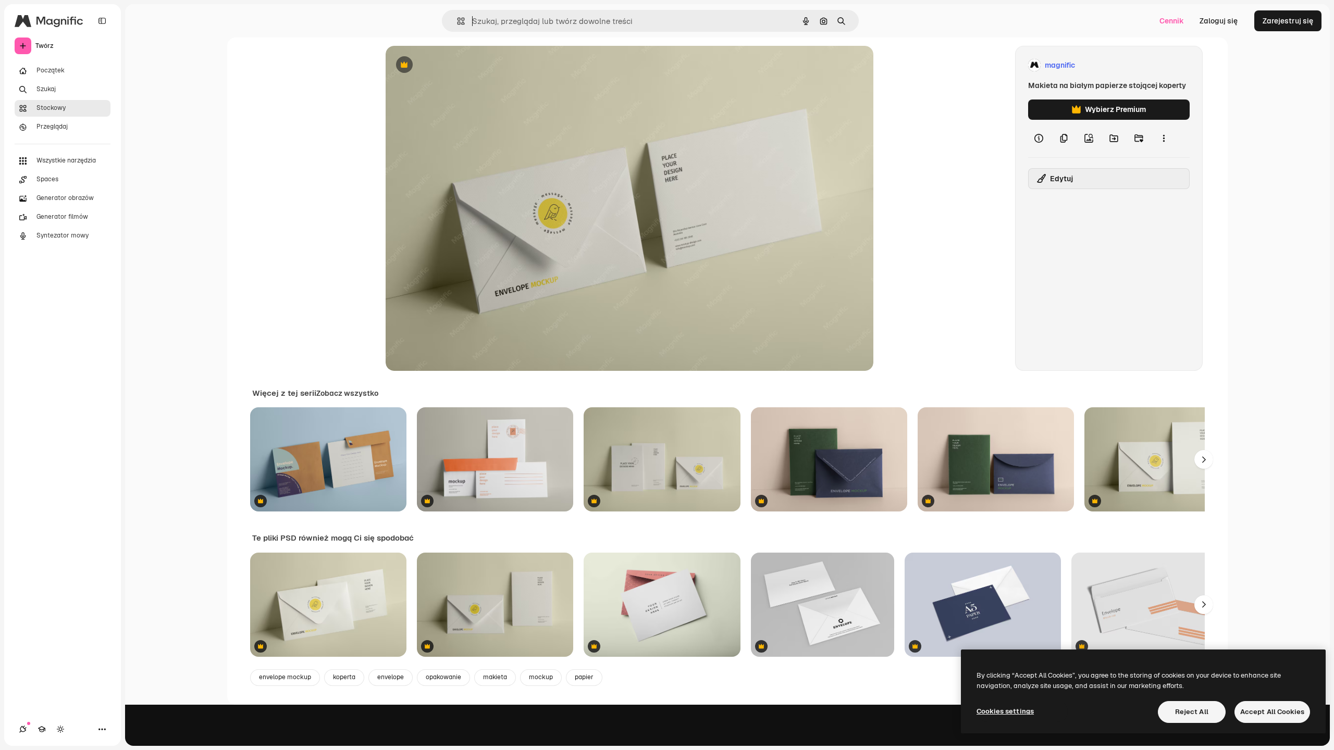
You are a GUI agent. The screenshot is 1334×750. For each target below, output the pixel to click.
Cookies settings (1005, 711)
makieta (495, 677)
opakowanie (443, 677)
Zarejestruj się (1288, 21)
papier (584, 677)
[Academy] (41, 729)
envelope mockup (285, 677)
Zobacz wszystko (347, 393)
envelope (390, 677)
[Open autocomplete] (456, 21)
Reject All (1191, 711)
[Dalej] (1203, 459)
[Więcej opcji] (1163, 138)
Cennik (1171, 21)
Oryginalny (457, 65)
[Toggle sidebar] (102, 20)
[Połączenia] (23, 729)
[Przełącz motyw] (60, 729)
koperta (344, 677)
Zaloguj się (1219, 21)
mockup (541, 677)
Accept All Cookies (1272, 711)
